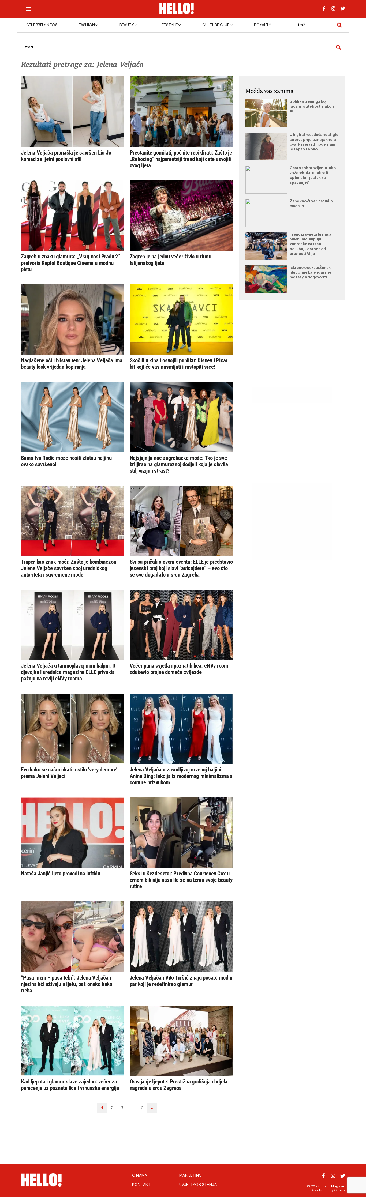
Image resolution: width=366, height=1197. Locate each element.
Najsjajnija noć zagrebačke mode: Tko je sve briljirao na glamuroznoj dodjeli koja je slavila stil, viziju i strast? (179, 464)
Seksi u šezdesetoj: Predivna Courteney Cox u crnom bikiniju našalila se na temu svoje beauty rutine (181, 880)
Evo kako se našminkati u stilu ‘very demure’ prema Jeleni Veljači (69, 772)
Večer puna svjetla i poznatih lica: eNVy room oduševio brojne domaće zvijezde (179, 669)
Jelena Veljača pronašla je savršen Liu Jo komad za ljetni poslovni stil (66, 155)
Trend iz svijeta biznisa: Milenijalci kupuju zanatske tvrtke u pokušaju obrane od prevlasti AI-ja (311, 244)
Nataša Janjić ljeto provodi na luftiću (60, 873)
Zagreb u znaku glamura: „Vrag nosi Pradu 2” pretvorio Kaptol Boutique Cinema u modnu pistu (70, 263)
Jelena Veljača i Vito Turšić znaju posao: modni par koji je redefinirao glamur (181, 980)
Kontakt (141, 1185)
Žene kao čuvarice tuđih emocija (311, 204)
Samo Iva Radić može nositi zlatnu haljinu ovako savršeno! (66, 461)
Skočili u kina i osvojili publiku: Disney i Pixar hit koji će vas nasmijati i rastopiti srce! (179, 363)
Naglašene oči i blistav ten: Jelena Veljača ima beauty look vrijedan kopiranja (71, 363)
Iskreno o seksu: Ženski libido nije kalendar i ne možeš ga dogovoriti (311, 272)
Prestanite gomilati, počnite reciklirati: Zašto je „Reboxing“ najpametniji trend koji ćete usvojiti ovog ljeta (181, 159)
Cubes (339, 1190)
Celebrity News (41, 25)
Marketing (190, 1175)
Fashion (87, 25)
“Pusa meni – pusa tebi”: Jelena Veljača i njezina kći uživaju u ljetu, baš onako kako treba (66, 984)
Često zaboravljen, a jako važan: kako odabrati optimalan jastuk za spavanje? (313, 175)
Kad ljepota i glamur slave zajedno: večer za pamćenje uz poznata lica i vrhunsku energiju (70, 1084)
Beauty (127, 25)
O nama (139, 1175)
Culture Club (216, 25)
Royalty (262, 25)
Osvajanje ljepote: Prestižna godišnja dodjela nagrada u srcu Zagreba (179, 1084)
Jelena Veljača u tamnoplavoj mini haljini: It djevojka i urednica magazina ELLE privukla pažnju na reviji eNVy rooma (68, 672)
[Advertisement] (292, 350)
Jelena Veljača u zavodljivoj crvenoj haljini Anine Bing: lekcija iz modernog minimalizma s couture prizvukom (181, 776)
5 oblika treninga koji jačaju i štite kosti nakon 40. (312, 106)
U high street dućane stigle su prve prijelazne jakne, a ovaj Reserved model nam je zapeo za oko (314, 142)
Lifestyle (168, 25)
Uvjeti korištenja (198, 1185)
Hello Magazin (333, 1186)
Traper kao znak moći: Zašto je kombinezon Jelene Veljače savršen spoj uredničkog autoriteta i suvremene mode (68, 568)
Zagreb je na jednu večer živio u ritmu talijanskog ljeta (170, 259)
